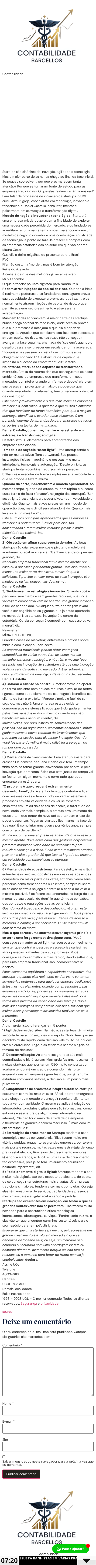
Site (5, 1439)
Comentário (12, 1345)
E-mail (8, 1421)
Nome (8, 1403)
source (7, 1311)
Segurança (29, 1303)
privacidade (49, 1303)
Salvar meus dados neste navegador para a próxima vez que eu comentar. (48, 1463)
